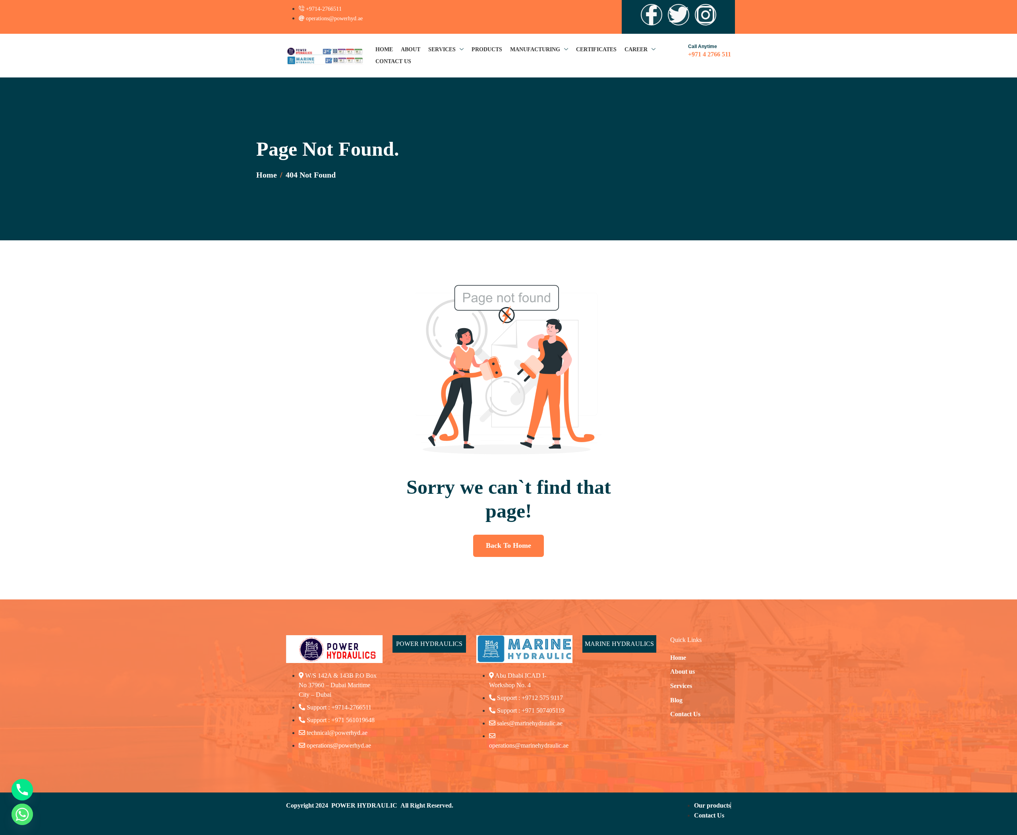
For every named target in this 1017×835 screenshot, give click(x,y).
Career (636, 49)
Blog (676, 700)
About (410, 49)
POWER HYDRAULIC (364, 805)
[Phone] (22, 789)
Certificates (596, 49)
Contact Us (393, 61)
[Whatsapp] (22, 814)
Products (487, 49)
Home (384, 49)
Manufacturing (535, 49)
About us (682, 671)
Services (442, 49)
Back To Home (508, 545)
